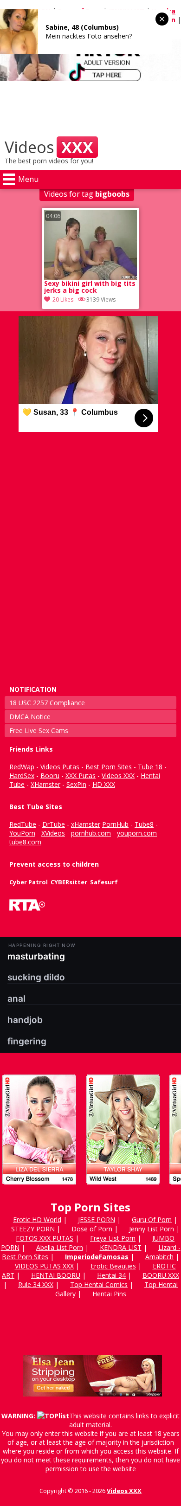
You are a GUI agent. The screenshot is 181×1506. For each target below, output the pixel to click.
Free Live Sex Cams (38, 730)
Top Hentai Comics (99, 1284)
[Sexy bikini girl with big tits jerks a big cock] (90, 245)
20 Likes (62, 299)
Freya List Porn (113, 1238)
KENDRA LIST (121, 1247)
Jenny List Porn (151, 1228)
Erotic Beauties (113, 1265)
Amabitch (159, 1256)
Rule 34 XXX (35, 1284)
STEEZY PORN (33, 1228)
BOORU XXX (160, 1275)
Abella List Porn (59, 1247)
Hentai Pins (109, 1293)
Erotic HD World (37, 1219)
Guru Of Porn (152, 1219)
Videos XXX (124, 1491)
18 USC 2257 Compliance (47, 702)
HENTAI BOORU (55, 1275)
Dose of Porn (91, 1228)
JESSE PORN (96, 1219)
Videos (49, 147)
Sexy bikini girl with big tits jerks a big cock (90, 287)
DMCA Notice (30, 716)
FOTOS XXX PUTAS (44, 1238)
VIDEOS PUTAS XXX (44, 1265)
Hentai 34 (111, 1275)
